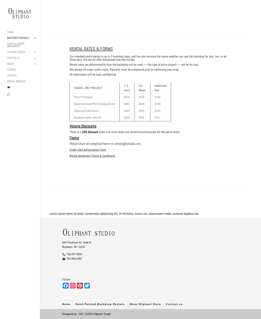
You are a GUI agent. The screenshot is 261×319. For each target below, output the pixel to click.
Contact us (174, 304)
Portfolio (13, 58)
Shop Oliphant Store (145, 304)
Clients (11, 70)
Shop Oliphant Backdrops (16, 45)
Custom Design (16, 52)
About (10, 64)
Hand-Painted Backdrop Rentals (100, 304)
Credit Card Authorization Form (88, 150)
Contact (12, 75)
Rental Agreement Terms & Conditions (92, 156)
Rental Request (16, 81)
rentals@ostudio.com (128, 144)
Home (10, 32)
